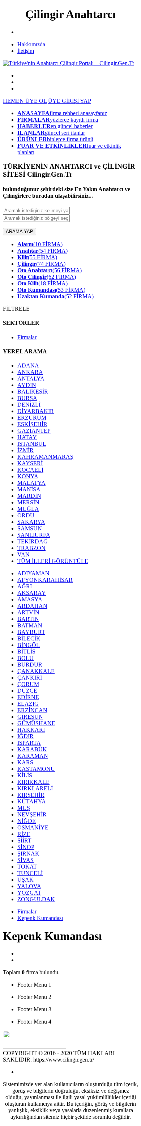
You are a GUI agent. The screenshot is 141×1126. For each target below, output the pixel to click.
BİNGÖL (28, 645)
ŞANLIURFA (33, 535)
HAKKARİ (31, 730)
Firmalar (27, 337)
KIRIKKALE (33, 782)
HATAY (27, 437)
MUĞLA (28, 509)
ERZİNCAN (32, 710)
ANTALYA (30, 378)
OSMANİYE (32, 827)
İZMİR (25, 450)
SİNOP (25, 847)
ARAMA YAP (19, 231)
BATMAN (29, 625)
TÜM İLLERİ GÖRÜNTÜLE (52, 561)
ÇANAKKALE (36, 671)
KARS (25, 762)
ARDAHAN (32, 606)
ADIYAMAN (33, 573)
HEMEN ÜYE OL (25, 101)
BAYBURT (31, 632)
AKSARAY (31, 593)
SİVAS (25, 860)
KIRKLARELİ (35, 788)
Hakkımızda (31, 44)
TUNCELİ (30, 873)
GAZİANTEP (34, 431)
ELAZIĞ (28, 704)
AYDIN (26, 385)
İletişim (25, 51)
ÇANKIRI (29, 678)
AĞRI (24, 586)
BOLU (25, 658)
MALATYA (31, 483)
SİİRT (24, 840)
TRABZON (31, 548)
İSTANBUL (31, 444)
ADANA (28, 365)
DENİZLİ (28, 405)
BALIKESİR (32, 391)
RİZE (23, 834)
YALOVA (29, 886)
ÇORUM (28, 684)
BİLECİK (28, 638)
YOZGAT (29, 893)
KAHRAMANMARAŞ (45, 457)
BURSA (27, 398)
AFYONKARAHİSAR (45, 580)
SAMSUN (29, 528)
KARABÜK (32, 749)
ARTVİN (28, 612)
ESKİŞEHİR (32, 424)
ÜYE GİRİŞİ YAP (69, 101)
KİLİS (24, 775)
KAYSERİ (30, 463)
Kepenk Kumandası (40, 918)
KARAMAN (32, 756)
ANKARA (30, 372)
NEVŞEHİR (32, 814)
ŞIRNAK (28, 853)
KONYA (27, 476)
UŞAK (25, 880)
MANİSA (28, 489)
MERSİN (28, 502)
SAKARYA (31, 522)
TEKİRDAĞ (32, 541)
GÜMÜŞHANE (36, 723)
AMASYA (29, 599)
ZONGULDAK (36, 899)
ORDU (25, 515)
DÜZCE (27, 691)
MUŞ (23, 808)
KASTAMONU (36, 769)
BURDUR (29, 664)
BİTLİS (26, 651)
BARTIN (28, 619)
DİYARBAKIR (35, 411)
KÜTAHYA (31, 801)
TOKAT (27, 867)
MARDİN (29, 496)
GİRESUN (30, 717)
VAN (23, 554)
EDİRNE (28, 697)
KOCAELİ (30, 470)
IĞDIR (25, 736)
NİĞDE (26, 821)
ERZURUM (31, 418)
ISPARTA (29, 743)
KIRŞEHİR (30, 795)
